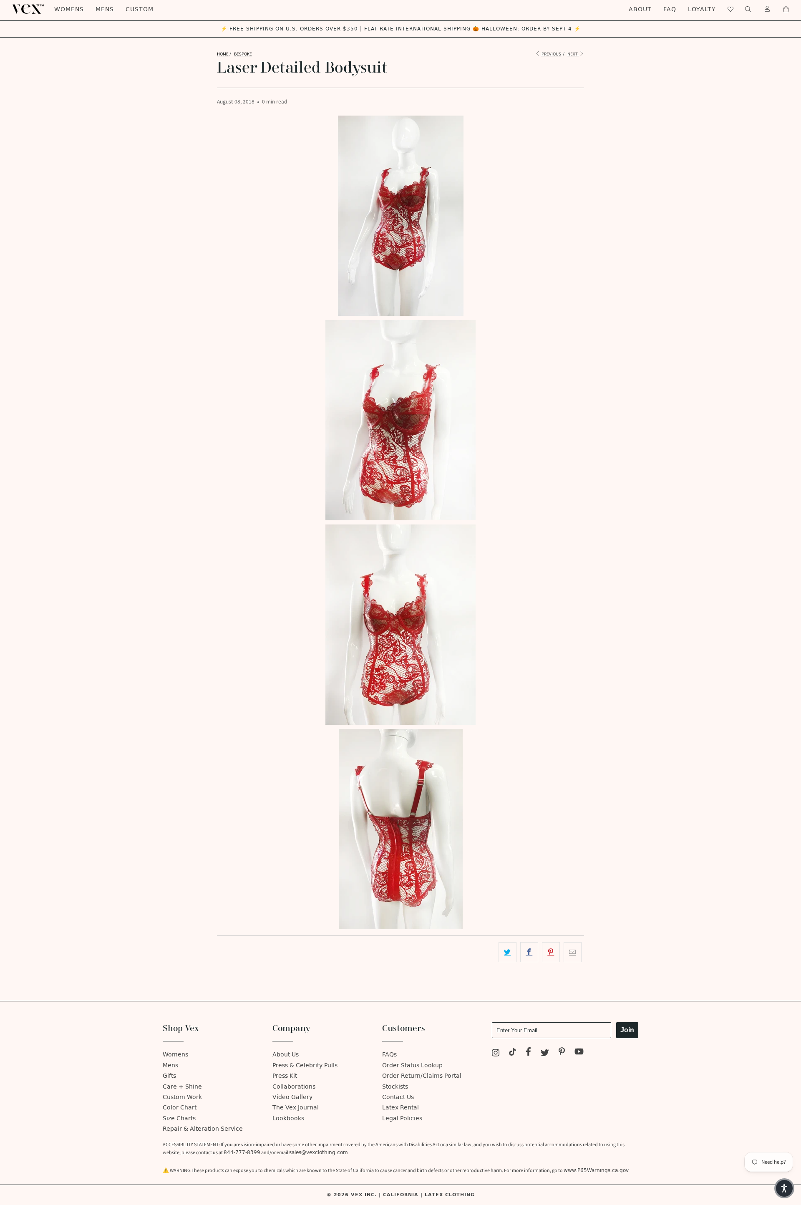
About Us (285, 1054)
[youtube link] (579, 1052)
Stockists (395, 1086)
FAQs (389, 1054)
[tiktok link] (512, 1052)
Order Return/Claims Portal (421, 1075)
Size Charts (179, 1118)
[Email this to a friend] (573, 952)
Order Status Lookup (412, 1065)
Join (627, 1030)
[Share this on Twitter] (507, 952)
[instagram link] (495, 1052)
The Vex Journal (295, 1107)
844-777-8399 (242, 1152)
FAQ (669, 9)
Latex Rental (400, 1107)
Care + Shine (182, 1086)
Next (573, 54)
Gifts (169, 1075)
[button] (784, 1188)
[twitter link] (545, 1052)
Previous (551, 54)
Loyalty (702, 9)
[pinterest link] (562, 1052)
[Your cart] (785, 9)
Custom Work (182, 1097)
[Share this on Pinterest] (551, 952)
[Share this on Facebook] (529, 952)
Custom (140, 9)
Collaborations (293, 1086)
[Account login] (767, 9)
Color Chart (179, 1107)
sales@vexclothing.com (318, 1152)
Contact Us (398, 1097)
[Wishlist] (730, 9)
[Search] (748, 9)
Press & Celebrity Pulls (305, 1065)
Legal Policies (402, 1118)
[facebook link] (528, 1052)
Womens (69, 9)
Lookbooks (288, 1118)
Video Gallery (292, 1097)
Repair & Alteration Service (203, 1128)
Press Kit (284, 1075)
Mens (105, 9)
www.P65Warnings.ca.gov (596, 1170)
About (640, 9)
